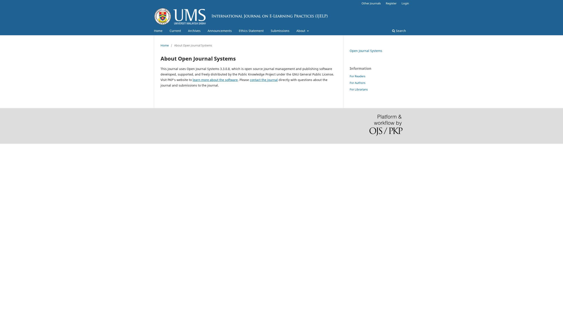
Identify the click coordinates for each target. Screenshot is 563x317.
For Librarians (359, 89)
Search (400, 31)
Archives (194, 31)
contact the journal (264, 80)
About (301, 31)
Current (175, 31)
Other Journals (371, 3)
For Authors (357, 83)
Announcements (220, 31)
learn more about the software (215, 80)
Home (158, 31)
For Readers (357, 76)
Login (405, 3)
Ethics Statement (251, 31)
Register (391, 3)
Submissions (280, 31)
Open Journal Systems (366, 51)
